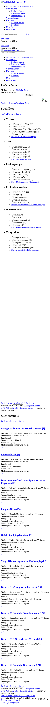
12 (13, 408)
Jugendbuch (19, 200)
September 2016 (20, 157)
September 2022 (20, 147)
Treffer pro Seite (7, 410)
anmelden (5, 39)
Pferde (16, 217)
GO (27, 34)
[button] (45, 100)
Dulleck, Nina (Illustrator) (24, 132)
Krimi (16, 215)
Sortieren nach (7, 405)
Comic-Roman (20, 220)
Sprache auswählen (9, 41)
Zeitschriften (19, 174)
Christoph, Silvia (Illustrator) (25, 129)
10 (8, 408)
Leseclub (17, 245)
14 (18, 408)
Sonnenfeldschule (21, 240)
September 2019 (20, 152)
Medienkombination (22, 180)
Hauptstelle (18, 237)
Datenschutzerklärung (10, 700)
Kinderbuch (18, 192)
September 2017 (20, 154)
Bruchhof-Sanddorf (22, 248)
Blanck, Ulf (18, 134)
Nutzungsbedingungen (10, 702)
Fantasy (17, 225)
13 (16, 408)
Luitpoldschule (20, 242)
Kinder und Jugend (21, 169)
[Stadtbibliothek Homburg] (12, 2)
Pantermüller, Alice (21, 124)
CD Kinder (18, 197)
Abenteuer (18, 222)
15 (21, 408)
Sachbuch (18, 177)
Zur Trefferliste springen (11, 114)
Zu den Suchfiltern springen (12, 421)
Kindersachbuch (20, 202)
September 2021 (20, 149)
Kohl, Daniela (19, 127)
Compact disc (19, 172)
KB (15, 195)
